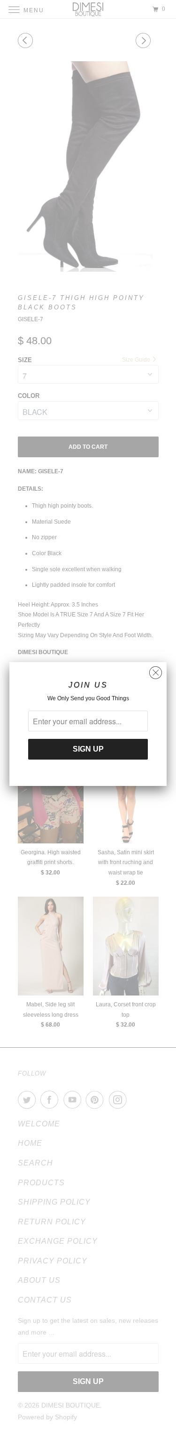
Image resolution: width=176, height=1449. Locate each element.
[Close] (155, 670)
